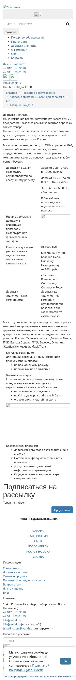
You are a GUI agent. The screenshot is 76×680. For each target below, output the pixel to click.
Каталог (11, 32)
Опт (13, 54)
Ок (65, 661)
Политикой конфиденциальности (29, 667)
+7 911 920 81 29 (14, 72)
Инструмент (19, 41)
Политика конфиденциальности (24, 580)
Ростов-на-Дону (38, 551)
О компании (19, 49)
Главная (11, 92)
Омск (38, 541)
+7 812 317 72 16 (14, 68)
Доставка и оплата (23, 45)
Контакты (17, 58)
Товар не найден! (21, 105)
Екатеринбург (38, 536)
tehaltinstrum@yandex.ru (19, 628)
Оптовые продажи (15, 576)
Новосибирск (38, 546)
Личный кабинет (14, 64)
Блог (6, 592)
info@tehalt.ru (12, 83)
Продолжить (62, 510)
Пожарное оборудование (28, 37)
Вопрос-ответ (12, 584)
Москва (38, 557)
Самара (38, 531)
